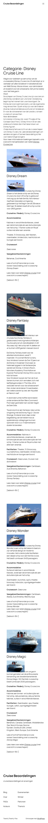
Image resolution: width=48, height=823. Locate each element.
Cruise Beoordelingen (13, 3)
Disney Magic (16, 656)
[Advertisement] (24, 39)
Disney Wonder (18, 530)
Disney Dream (17, 176)
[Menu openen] (43, 3)
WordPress (41, 818)
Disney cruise (30, 273)
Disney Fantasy (18, 320)
